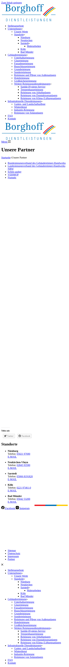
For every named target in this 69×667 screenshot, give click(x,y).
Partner (11, 559)
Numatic (12, 177)
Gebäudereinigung (17, 54)
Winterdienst (20, 107)
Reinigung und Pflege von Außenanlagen (35, 75)
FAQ (10, 115)
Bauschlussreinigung (24, 66)
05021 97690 (23, 454)
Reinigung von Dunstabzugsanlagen (39, 95)
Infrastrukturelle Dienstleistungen (24, 101)
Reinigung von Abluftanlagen (36, 92)
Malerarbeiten (34, 46)
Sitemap (12, 550)
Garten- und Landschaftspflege (29, 104)
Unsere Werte (21, 31)
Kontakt (12, 118)
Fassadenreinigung (23, 63)
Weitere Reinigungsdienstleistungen (32, 83)
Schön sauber (14, 171)
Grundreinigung (22, 69)
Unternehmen (15, 28)
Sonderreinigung (22, 72)
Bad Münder (27, 52)
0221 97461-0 (24, 487)
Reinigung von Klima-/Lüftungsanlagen (41, 98)
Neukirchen (26, 40)
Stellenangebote (16, 25)
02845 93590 (23, 465)
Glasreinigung (21, 60)
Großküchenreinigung (25, 81)
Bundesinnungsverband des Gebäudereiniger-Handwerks (37, 163)
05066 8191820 (25, 476)
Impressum (13, 556)
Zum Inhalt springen (11, 2)
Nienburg (25, 37)
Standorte (19, 34)
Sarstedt (25, 43)
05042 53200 (23, 499)
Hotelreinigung (21, 78)
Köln (23, 49)
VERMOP (13, 174)
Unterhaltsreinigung (24, 57)
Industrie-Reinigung (24, 110)
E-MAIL (12, 456)
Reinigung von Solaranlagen (28, 112)
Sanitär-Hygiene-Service (33, 86)
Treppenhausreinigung (32, 89)
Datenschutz (14, 553)
